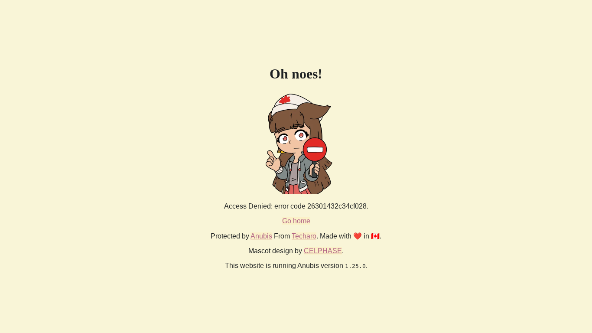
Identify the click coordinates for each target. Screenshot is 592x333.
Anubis (261, 236)
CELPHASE (323, 251)
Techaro (304, 236)
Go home (296, 221)
